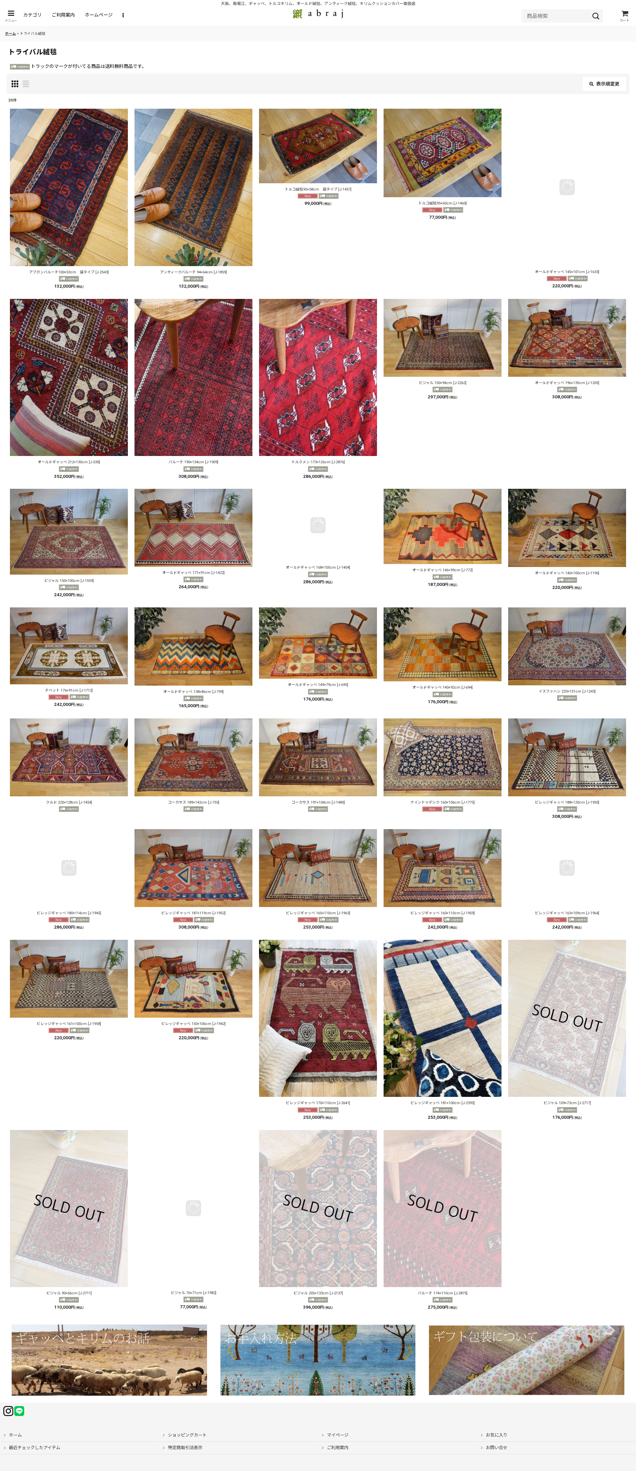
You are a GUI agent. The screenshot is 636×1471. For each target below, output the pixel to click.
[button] (11, 16)
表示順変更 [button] (607, 83)
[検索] (596, 16)
